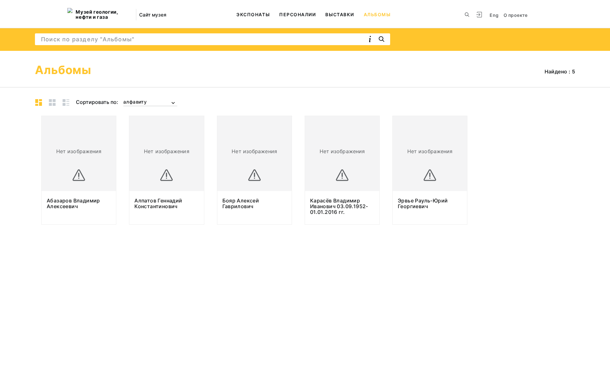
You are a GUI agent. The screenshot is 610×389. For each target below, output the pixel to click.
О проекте (515, 15)
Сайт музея (152, 14)
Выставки (339, 14)
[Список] (66, 102)
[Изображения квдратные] (52, 102)
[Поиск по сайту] (467, 14)
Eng (494, 15)
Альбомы (377, 14)
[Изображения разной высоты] (38, 102)
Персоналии (297, 14)
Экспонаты (253, 14)
